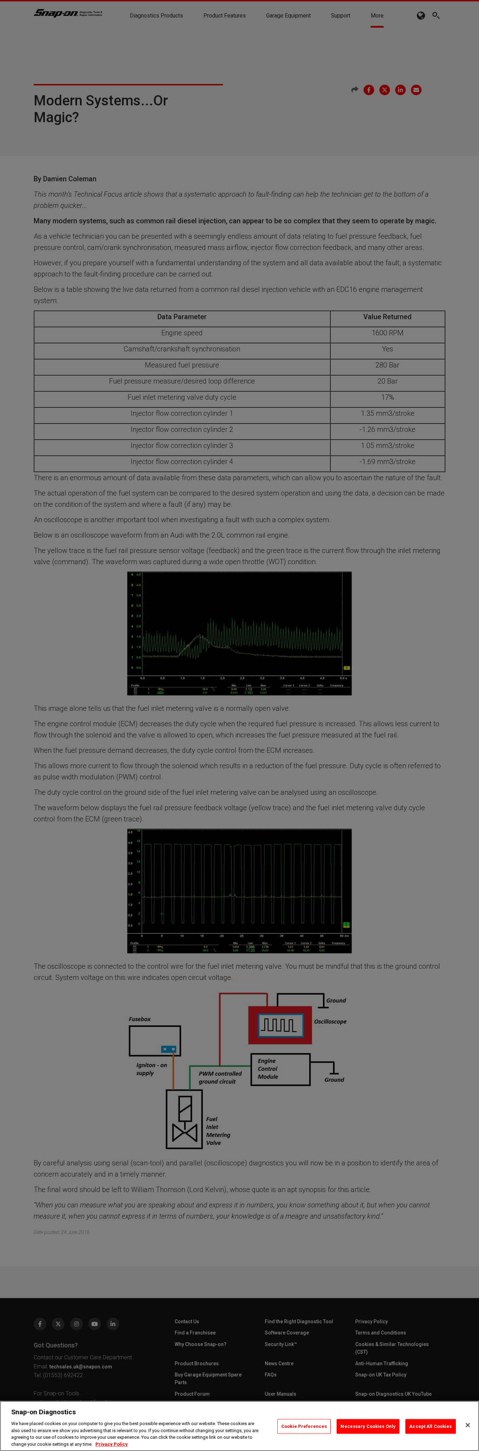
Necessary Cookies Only (368, 1426)
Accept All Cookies (430, 1426)
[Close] (467, 1425)
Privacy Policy (111, 1443)
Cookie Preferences (304, 1426)
